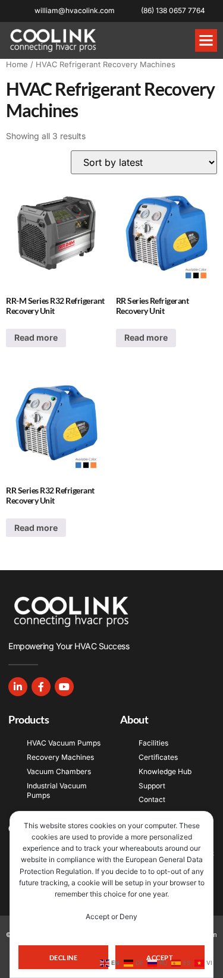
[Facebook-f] (41, 686)
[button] (206, 40)
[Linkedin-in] (17, 686)
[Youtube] (64, 686)
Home (17, 64)
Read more (36, 337)
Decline (63, 957)
